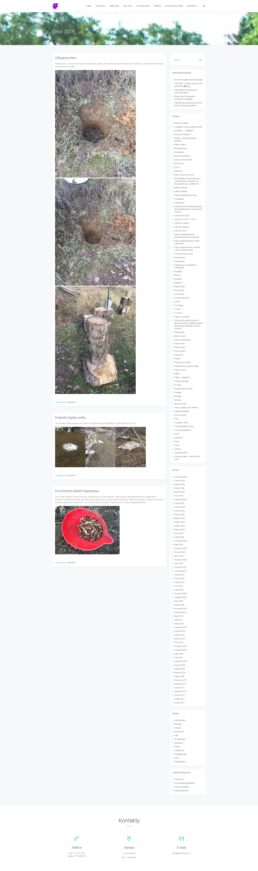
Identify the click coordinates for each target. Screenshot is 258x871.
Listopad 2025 (180, 499)
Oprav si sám (180, 336)
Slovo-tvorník (180, 404)
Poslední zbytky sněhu (70, 418)
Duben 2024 (179, 526)
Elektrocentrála (180, 188)
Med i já (177, 275)
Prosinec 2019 (180, 609)
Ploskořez (178, 355)
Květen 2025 (179, 511)
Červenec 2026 (180, 477)
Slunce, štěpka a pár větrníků (186, 407)
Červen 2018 (179, 665)
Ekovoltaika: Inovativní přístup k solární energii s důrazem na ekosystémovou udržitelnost (187, 181)
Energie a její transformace (185, 195)
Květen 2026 (179, 484)
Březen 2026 (179, 492)
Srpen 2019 (179, 624)
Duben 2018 (179, 669)
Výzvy (176, 445)
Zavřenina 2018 (181, 453)
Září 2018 (178, 657)
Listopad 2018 (180, 650)
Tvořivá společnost (182, 430)
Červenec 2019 (180, 627)
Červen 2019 (179, 631)
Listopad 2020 (180, 597)
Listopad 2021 (180, 571)
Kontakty (192, 6)
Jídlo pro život (180, 231)
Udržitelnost (179, 750)
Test (176, 419)
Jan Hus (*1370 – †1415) (185, 219)
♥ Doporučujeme (174, 6)
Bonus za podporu (182, 156)
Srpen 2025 (179, 503)
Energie (177, 728)
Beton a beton (180, 145)
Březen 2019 (179, 639)
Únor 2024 (178, 533)
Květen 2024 (179, 522)
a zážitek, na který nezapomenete (188, 127)
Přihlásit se (179, 779)
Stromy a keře (180, 415)
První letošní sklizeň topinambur (77, 491)
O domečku (179, 294)
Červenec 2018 (180, 661)
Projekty (101, 6)
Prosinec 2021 (180, 567)
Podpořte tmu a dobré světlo (186, 366)
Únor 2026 (178, 496)
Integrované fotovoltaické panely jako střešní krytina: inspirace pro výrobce (188, 209)
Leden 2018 (179, 676)
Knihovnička (179, 257)
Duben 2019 (179, 635)
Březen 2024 (179, 530)
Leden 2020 (179, 605)
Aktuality (178, 724)
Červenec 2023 (180, 548)
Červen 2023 (179, 552)
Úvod (176, 434)
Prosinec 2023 (180, 541)
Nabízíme (114, 6)
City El (176, 167)
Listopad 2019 (180, 612)
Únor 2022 (178, 563)
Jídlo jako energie (181, 227)
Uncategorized (60, 402)
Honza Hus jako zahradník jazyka (188, 80)
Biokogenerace (180, 148)
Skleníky (177, 400)
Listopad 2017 (180, 684)
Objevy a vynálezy (181, 317)
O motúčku (179, 305)
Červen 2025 (179, 507)
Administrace (180, 720)
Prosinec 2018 (180, 646)
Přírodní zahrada (181, 381)
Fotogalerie (143, 6)
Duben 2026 (179, 488)
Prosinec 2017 (180, 680)
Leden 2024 (179, 537)
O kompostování (181, 298)
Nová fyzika (179, 290)
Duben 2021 (179, 582)
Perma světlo (180, 351)
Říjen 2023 (178, 545)
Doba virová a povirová (184, 175)
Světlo (177, 747)
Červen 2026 (179, 481)
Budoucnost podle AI (183, 160)
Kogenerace (179, 261)
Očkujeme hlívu (65, 58)
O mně (88, 6)
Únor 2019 (178, 642)
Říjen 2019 (178, 616)
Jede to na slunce (181, 223)
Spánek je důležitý (181, 411)
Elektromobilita (180, 191)
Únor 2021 (178, 586)
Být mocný (179, 163)
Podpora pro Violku (182, 362)
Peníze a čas (179, 347)
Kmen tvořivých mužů (183, 254)
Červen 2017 (179, 695)
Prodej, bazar (180, 739)
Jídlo (176, 735)
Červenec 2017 (180, 691)
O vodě (177, 309)
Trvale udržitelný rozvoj (184, 426)
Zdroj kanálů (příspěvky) (184, 783)
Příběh (157, 6)
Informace (178, 732)
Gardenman (179, 203)
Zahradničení (179, 762)
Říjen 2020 (178, 601)
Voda (176, 441)
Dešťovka (178, 171)
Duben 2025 (179, 514)
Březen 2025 (179, 518)
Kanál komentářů (181, 787)
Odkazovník (179, 332)
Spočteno (178, 743)
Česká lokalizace (181, 791)
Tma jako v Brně (181, 423)
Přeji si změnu (180, 370)
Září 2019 (178, 620)
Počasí (177, 359)
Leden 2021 (179, 590)
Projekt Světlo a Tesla (183, 389)
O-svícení (178, 313)
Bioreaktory (179, 152)
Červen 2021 (179, 578)
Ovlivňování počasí (182, 340)
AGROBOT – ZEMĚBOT (184, 131)
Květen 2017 (179, 699)
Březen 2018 (179, 673)
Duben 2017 (179, 703)
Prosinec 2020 (180, 593)
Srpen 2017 (179, 688)
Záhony (177, 449)
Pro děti (127, 6)
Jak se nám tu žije (181, 216)
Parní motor (179, 343)
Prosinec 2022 (180, 560)
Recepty (177, 396)
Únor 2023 (178, 556)
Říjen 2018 (178, 654)
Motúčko (178, 279)
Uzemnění (178, 438)
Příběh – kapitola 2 (182, 377)
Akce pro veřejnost (182, 134)
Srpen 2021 (179, 575)
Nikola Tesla (179, 286)
